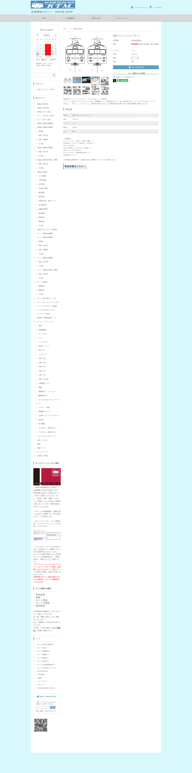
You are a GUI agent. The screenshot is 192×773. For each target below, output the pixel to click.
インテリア (42, 354)
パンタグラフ (43, 342)
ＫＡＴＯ (40, 685)
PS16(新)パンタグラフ (70, 143)
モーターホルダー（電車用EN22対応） (75, 152)
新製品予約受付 (42, 104)
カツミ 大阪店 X (42, 661)
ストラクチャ (43, 334)
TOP (44, 18)
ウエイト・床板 (44, 407)
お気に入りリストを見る (45, 89)
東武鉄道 (42, 197)
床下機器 (42, 424)
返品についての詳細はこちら (125, 77)
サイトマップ (122, 18)
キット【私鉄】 (42, 282)
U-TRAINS (41, 674)
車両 (38, 597)
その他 (41, 144)
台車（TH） (43, 375)
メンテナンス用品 (43, 314)
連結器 (41, 420)
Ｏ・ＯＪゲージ (42, 452)
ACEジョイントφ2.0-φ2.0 (71, 150)
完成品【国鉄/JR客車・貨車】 (47, 160)
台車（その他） (44, 379)
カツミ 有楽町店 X (43, 651)
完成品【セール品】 (44, 112)
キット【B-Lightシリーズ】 (46, 298)
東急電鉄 (42, 192)
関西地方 (42, 221)
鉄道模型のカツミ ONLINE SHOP (52, 11)
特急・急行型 (43, 135)
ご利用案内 (69, 18)
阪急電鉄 (42, 213)
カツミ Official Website (45, 644)
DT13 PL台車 (68, 145)
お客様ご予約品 (42, 456)
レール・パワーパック (45, 322)
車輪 (40, 387)
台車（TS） (43, 371)
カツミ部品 (41, 600)
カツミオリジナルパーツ (47, 436)
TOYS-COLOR (42, 671)
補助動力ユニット (45, 411)
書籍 (38, 444)
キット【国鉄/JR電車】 (76, 29)
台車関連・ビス (44, 383)
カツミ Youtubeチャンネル (46, 668)
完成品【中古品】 (43, 108)
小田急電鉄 (42, 180)
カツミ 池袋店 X (42, 654)
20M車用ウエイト (69, 155)
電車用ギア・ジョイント (47, 391)
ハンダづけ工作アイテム (45, 310)
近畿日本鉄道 (43, 209)
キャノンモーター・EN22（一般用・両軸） (77, 141)
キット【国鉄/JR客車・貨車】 (47, 270)
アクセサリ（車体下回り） (48, 432)
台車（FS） (43, 367)
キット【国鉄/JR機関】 (45, 233)
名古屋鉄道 (42, 205)
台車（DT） (43, 358)
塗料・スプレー (42, 440)
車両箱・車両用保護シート (46, 318)
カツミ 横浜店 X (42, 658)
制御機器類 (42, 330)
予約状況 (40, 594)
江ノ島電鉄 (42, 176)
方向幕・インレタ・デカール (49, 415)
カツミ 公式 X (42, 648)
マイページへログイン (141, 7)
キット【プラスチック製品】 (47, 306)
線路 (40, 325)
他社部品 (40, 605)
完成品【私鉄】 (42, 172)
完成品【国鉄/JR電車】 (45, 127)
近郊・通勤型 (43, 139)
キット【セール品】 (44, 119)
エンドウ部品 (43, 603)
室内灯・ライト (44, 346)
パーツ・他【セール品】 (45, 116)
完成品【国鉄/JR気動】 (45, 148)
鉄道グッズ (41, 448)
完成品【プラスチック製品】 (47, 230)
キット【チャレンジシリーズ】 (48, 302)
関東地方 (42, 217)
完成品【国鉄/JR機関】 (45, 123)
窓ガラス (42, 350)
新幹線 (41, 131)
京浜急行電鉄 (43, 188)
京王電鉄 (42, 184)
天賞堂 (39, 678)
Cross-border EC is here (45, 688)
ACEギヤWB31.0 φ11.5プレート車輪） (76, 148)
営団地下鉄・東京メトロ (47, 201)
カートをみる (157, 7)
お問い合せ (96, 18)
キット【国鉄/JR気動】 (45, 258)
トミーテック (42, 681)
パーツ (39, 338)
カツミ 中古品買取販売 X (46, 665)
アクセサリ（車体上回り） (48, 428)
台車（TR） (43, 363)
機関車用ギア (43, 396)
